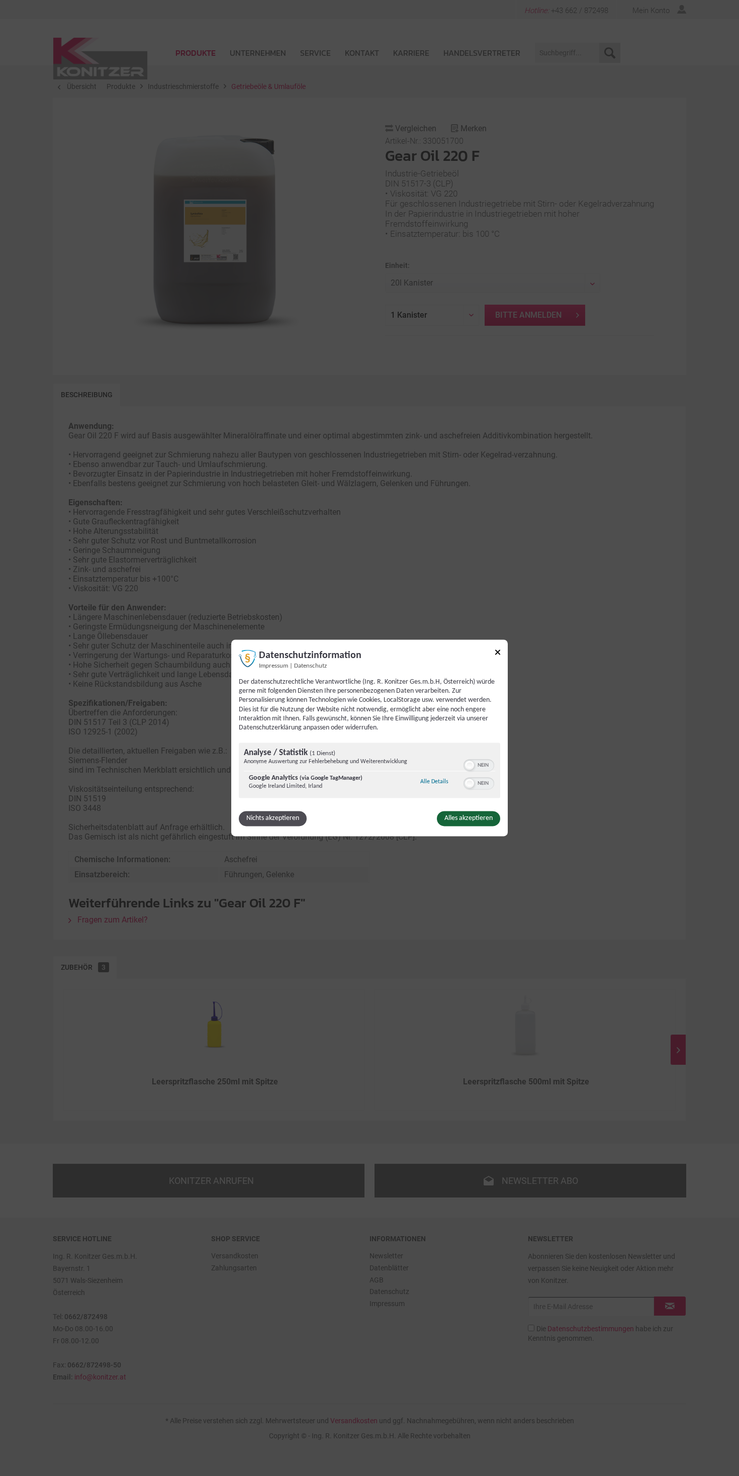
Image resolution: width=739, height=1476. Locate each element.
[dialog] (369, 737)
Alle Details (434, 782)
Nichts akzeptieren (272, 818)
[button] (469, 765)
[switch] (479, 765)
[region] (369, 772)
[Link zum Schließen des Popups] (497, 654)
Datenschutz (310, 666)
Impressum (273, 666)
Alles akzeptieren (468, 818)
